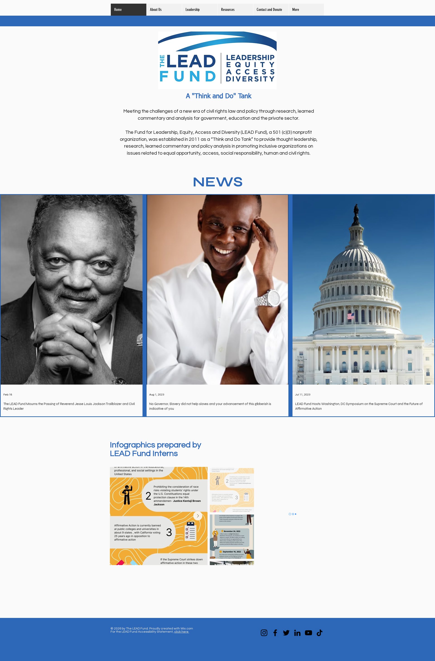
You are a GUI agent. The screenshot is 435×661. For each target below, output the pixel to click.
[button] (235, 10)
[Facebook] (275, 632)
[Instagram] (264, 632)
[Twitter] (286, 632)
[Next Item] (197, 515)
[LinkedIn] (297, 632)
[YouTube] (308, 632)
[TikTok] (319, 632)
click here (181, 631)
